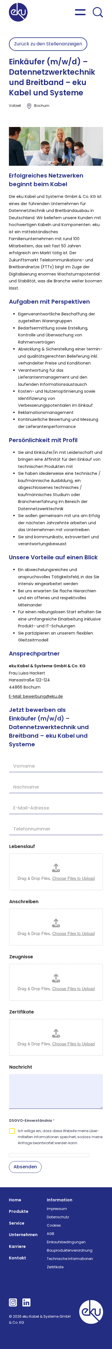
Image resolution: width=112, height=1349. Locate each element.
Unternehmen (23, 1235)
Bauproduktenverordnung (69, 1250)
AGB (50, 1233)
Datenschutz (58, 1217)
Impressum (57, 1208)
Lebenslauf (22, 846)
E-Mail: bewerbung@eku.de (36, 696)
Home (15, 1200)
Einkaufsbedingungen (66, 1242)
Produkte (18, 1211)
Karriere (17, 1246)
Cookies (54, 1225)
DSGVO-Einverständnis (32, 1120)
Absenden (25, 1166)
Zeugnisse (21, 956)
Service (16, 1223)
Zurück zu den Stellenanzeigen (48, 44)
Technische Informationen (70, 1258)
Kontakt (17, 1258)
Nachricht (20, 1067)
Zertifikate (21, 1012)
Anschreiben (23, 901)
